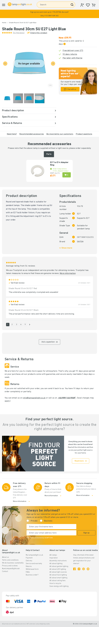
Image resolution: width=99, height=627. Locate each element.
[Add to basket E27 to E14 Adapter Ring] (66, 174)
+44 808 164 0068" (67, 398)
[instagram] (79, 569)
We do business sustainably (13, 563)
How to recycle (55, 583)
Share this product (38, 33)
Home (4, 22)
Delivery (29, 561)
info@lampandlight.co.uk (34, 398)
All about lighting (56, 564)
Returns (29, 566)
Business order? (32, 575)
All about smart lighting (58, 578)
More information (68, 273)
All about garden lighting (59, 566)
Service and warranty (34, 564)
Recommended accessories (31, 134)
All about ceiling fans (57, 581)
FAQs (28, 572)
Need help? (12, 134)
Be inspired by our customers (59, 134)
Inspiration (54, 558)
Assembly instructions (58, 561)
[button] (49, 14)
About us (5, 557)
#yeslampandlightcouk (11, 569)
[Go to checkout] (29, 324)
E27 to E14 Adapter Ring (59, 163)
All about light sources (58, 572)
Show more (66, 248)
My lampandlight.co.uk (34, 555)
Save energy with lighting (59, 586)
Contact (5, 571)
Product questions (84, 134)
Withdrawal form (32, 569)
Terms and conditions (10, 560)
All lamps (53, 555)
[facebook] (74, 569)
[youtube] (88, 569)
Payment (29, 558)
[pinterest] (83, 569)
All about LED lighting (58, 569)
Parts (48, 154)
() (18, 33)
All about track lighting (58, 575)
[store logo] (20, 4)
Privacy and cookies (10, 566)
